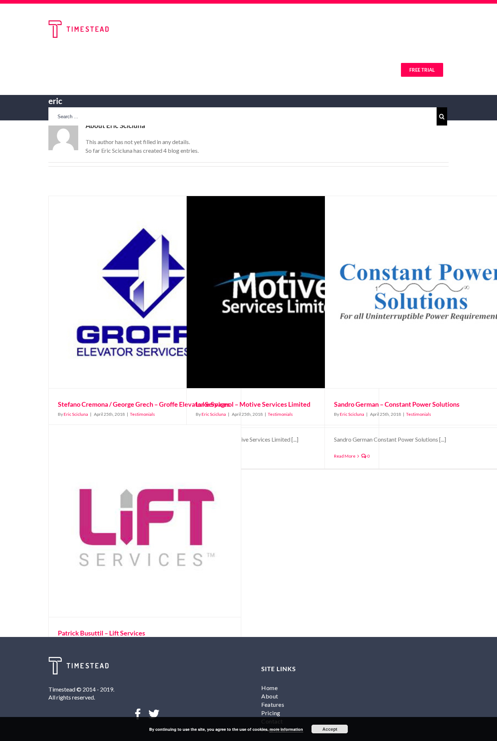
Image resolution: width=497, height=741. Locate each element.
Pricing (271, 712)
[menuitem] (116, 69)
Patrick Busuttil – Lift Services (101, 633)
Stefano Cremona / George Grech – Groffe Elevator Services (144, 404)
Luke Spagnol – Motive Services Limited (253, 404)
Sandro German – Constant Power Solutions (397, 404)
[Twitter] (153, 714)
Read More (344, 456)
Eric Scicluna (76, 414)
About (269, 696)
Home (269, 687)
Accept (329, 729)
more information (286, 729)
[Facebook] (137, 714)
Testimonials (142, 414)
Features (272, 704)
